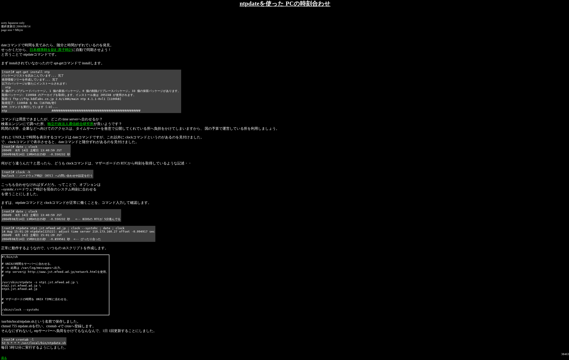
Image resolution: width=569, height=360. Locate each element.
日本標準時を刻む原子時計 (51, 50)
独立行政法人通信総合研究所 (70, 124)
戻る (4, 358)
